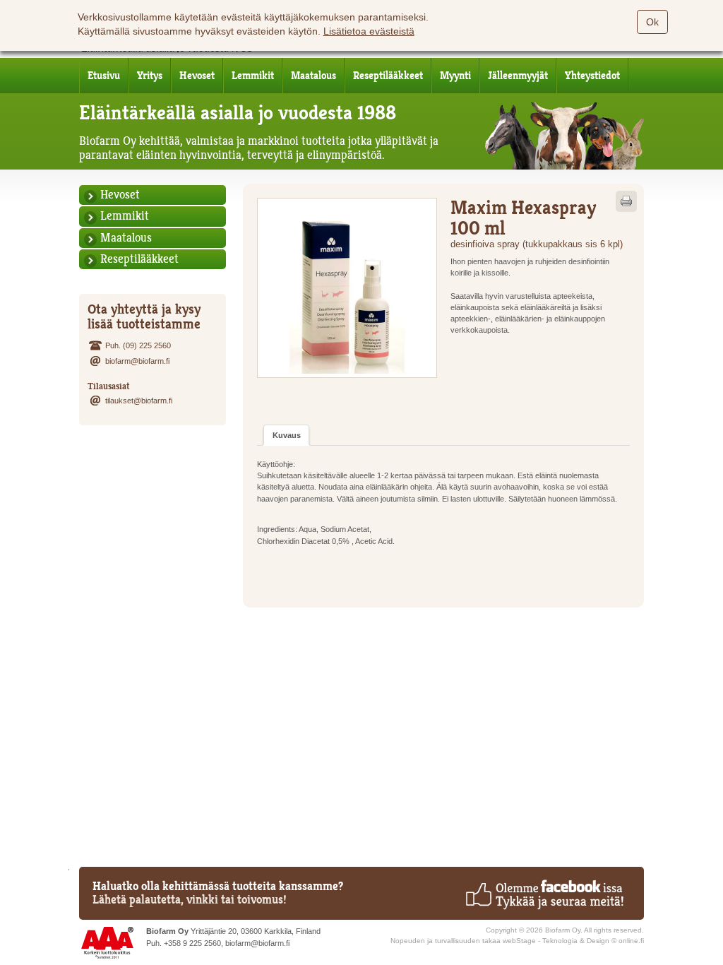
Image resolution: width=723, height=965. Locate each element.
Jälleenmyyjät (518, 76)
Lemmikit (253, 76)
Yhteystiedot (592, 76)
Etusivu (104, 76)
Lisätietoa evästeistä (368, 31)
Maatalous (313, 76)
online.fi (631, 941)
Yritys (149, 76)
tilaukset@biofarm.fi (138, 400)
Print (626, 201)
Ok (652, 22)
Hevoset (197, 76)
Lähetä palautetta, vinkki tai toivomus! (189, 899)
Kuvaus (287, 435)
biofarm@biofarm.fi (137, 361)
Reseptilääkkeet (388, 76)
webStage (519, 941)
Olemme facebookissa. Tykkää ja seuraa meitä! (544, 894)
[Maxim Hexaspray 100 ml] (347, 288)
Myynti (455, 76)
